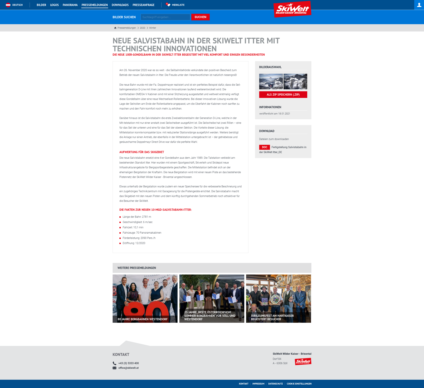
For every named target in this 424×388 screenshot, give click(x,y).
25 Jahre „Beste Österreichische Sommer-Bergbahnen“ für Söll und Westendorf (209, 315)
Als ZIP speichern (283, 94)
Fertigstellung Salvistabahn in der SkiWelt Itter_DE (282, 150)
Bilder (41, 5)
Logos (54, 5)
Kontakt (243, 383)
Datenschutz (275, 383)
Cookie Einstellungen (299, 383)
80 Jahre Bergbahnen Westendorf (143, 319)
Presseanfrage (143, 5)
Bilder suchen (124, 17)
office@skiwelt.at (128, 367)
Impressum (258, 383)
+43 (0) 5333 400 (128, 363)
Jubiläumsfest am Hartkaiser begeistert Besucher (272, 317)
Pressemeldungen (95, 5)
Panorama (70, 5)
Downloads (120, 5)
